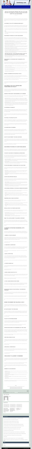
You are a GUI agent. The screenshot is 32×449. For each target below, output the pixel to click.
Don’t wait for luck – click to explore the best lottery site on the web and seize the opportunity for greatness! (16, 54)
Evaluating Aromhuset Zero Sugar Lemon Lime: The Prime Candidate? (11, 422)
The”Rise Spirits (5, 436)
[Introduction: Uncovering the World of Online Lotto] (19, 405)
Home (4, 6)
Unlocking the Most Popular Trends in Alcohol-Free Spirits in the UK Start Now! (12, 427)
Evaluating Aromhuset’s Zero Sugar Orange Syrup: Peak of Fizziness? (11, 421)
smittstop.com (6, 448)
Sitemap (9, 6)
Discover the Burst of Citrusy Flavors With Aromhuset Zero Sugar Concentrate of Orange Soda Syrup (15, 433)
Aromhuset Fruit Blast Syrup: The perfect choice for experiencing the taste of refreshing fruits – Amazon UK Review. (16, 440)
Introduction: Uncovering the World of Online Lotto (18, 409)
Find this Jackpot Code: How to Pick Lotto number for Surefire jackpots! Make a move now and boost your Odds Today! (12, 409)
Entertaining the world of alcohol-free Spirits (9, 430)
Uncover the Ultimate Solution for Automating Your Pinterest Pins (11, 419)
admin (10, 396)
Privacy (6, 6)
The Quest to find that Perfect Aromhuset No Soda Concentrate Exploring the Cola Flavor (13, 424)
